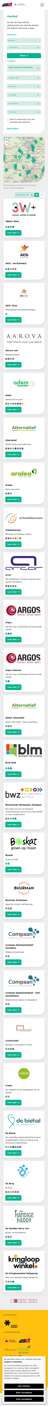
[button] (20, 175)
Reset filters (12, 128)
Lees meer (12, 233)
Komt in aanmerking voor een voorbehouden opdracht (22, 120)
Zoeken (23, 55)
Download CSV (23, 195)
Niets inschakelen (24, 1393)
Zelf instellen (24, 1386)
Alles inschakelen (24, 1399)
